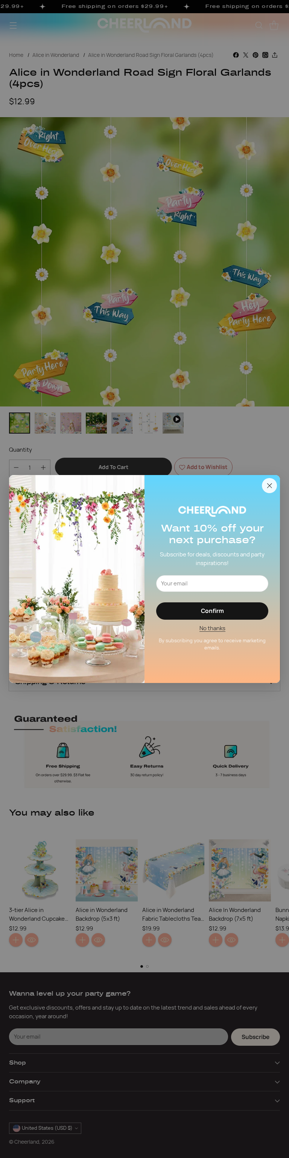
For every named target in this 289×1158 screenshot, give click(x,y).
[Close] (269, 485)
